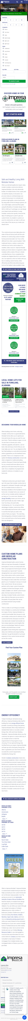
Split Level (7, 40)
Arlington (4, 814)
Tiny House (7, 65)
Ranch (6, 29)
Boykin (3, 816)
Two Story (7, 32)
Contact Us (3, 972)
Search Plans (14, 81)
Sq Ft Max (16, 69)
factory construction (13, 458)
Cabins (16, 917)
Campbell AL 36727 (19, 399)
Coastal (6, 60)
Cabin (6, 54)
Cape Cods (10, 917)
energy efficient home (17, 723)
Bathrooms (4, 22)
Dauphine (18, 155)
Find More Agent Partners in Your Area (15, 361)
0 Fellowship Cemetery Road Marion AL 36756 (7, 400)
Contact (13, 936)
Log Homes (7, 51)
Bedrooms (4, 17)
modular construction (12, 758)
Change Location (19, 366)
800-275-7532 (8, 970)
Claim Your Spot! (19, 300)
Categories (4, 27)
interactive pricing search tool (14, 919)
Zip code (4, 75)
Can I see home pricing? (8, 986)
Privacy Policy (4, 1010)
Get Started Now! (14, 114)
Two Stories (14, 914)
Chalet (6, 57)
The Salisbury (6, 155)
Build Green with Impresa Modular (14, 799)
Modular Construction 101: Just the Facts (12, 983)
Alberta (4, 810)
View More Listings (14, 411)
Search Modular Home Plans (12, 524)
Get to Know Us (7, 642)
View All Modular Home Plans (8, 84)
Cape (6, 35)
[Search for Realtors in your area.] (14, 276)
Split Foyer (7, 43)
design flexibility (6, 498)
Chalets (20, 914)
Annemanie (5, 812)
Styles (3, 46)
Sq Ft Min (4, 69)
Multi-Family (7, 38)
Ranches (4, 917)
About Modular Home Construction (14, 269)
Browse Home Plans (7, 980)
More (4, 819)
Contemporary (8, 62)
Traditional (7, 48)
